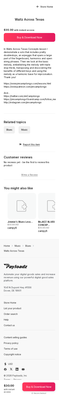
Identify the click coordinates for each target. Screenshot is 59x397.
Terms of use (10, 348)
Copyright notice (12, 354)
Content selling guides (15, 337)
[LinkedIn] (17, 369)
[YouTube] (23, 369)
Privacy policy (11, 343)
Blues (9, 129)
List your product (12, 308)
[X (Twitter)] (11, 369)
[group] (22, 211)
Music (24, 129)
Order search (11, 314)
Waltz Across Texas (14, 250)
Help (6, 319)
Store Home (46, 6)
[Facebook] (5, 369)
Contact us (9, 325)
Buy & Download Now (29, 37)
